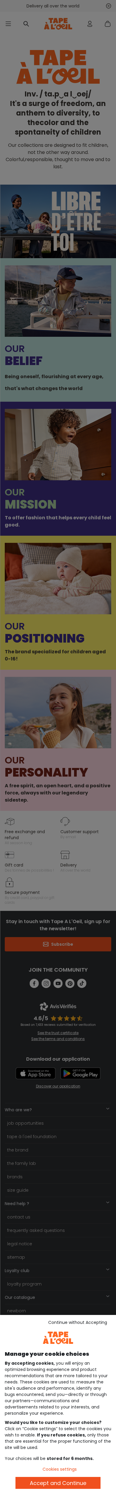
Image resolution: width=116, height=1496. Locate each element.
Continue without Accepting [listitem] (77, 1322)
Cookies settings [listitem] (60, 1469)
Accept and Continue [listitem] (58, 1483)
